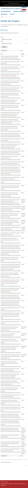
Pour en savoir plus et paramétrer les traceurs (10, 4)
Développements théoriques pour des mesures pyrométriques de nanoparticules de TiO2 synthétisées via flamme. (9, 328)
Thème (2, 41)
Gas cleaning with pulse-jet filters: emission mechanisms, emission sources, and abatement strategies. (9, 363)
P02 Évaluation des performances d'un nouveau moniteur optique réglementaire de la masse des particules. (10, 107)
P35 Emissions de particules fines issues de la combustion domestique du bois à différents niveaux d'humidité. (10, 402)
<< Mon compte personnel (6, 462)
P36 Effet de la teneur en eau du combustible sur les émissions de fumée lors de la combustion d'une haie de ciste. (10, 409)
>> (26, 465)
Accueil (2, 16)
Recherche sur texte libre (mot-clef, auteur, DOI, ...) (10, 32)
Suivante (21, 50)
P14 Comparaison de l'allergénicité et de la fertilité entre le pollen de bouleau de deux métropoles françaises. (10, 187)
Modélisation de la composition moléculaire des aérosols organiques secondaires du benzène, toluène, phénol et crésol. (10, 215)
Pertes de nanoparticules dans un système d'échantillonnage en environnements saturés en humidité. (10, 341)
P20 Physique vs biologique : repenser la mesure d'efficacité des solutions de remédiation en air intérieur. (10, 259)
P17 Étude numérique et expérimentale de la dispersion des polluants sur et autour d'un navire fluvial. (10, 240)
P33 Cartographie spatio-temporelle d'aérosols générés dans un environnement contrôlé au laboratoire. (9, 389)
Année (2, 37)
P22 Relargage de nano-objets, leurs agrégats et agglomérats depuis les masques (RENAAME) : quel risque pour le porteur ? (10, 274)
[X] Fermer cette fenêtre (21, 4)
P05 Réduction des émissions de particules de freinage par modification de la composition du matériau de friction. (9, 128)
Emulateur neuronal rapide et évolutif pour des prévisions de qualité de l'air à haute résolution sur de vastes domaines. (10, 95)
